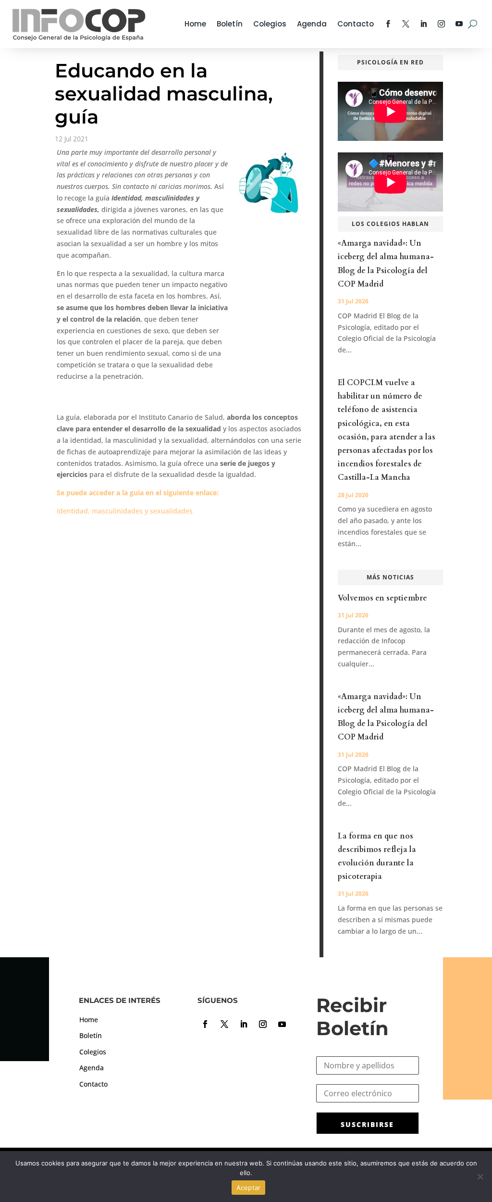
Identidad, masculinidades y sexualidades (125, 510)
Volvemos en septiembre (382, 598)
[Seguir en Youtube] (282, 1024)
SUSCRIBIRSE (367, 1124)
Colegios (269, 24)
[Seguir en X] (224, 1024)
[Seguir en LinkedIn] (243, 1024)
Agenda (312, 24)
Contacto (355, 24)
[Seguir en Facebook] (205, 1024)
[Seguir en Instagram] (263, 1024)
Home (195, 24)
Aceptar (248, 1187)
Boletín (230, 24)
